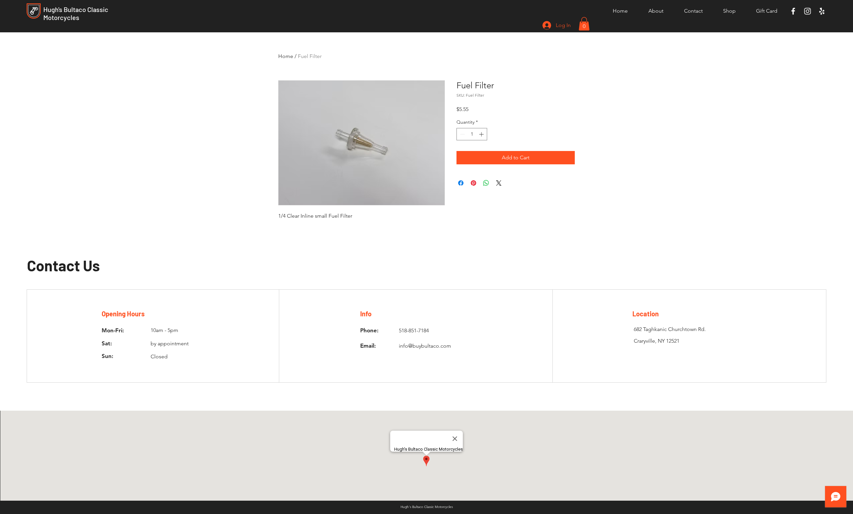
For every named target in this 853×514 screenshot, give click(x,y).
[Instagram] (807, 11)
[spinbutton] (472, 134)
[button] (584, 24)
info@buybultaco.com (425, 346)
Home (285, 56)
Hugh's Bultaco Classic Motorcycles (75, 13)
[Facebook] (793, 11)
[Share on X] (499, 183)
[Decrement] (461, 134)
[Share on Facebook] (461, 183)
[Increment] (482, 134)
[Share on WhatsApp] (486, 183)
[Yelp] (821, 11)
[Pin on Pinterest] (473, 183)
